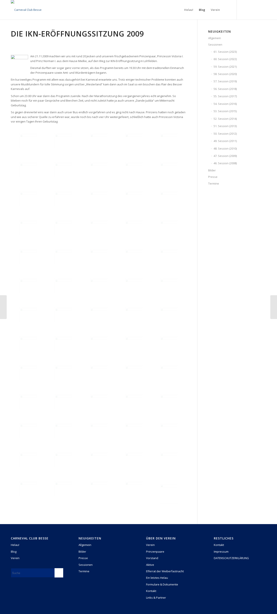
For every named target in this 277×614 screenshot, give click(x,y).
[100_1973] (98, 430)
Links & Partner (156, 598)
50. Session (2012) (225, 134)
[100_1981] (133, 459)
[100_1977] (63, 459)
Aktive (150, 565)
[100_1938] (133, 314)
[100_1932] (98, 285)
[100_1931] (63, 285)
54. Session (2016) (225, 104)
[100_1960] (168, 401)
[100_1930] (28, 285)
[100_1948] (28, 372)
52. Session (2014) (225, 119)
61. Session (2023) (225, 52)
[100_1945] (133, 343)
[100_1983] (168, 459)
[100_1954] (63, 401)
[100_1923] (63, 256)
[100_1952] (168, 372)
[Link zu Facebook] (243, 9)
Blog (13, 551)
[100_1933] (133, 285)
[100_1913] (28, 227)
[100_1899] (28, 169)
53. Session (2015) (225, 111)
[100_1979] (98, 459)
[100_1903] (168, 169)
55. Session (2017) (225, 96)
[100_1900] (63, 169)
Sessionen (215, 44)
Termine (213, 183)
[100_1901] (98, 169)
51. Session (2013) (225, 126)
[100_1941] (63, 343)
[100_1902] (133, 169)
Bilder (212, 170)
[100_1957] (98, 401)
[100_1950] (98, 372)
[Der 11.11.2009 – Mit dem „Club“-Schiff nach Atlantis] (3, 307)
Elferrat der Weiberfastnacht (165, 571)
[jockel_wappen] (26, 9)
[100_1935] (28, 314)
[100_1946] (168, 343)
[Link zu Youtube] (256, 9)
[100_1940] (28, 343)
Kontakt (151, 591)
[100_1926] (98, 256)
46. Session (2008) (225, 163)
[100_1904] (28, 198)
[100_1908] (63, 198)
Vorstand (152, 558)
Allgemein (214, 38)
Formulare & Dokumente (162, 584)
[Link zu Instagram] (250, 9)
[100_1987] (133, 488)
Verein (15, 558)
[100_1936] (63, 314)
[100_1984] (28, 488)
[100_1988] (168, 493)
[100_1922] (28, 256)
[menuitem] (188, 9)
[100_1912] (168, 198)
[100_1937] (98, 314)
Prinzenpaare (155, 551)
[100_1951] (133, 372)
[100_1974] (133, 430)
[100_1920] (168, 227)
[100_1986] (98, 488)
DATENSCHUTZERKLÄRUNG (231, 558)
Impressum (221, 551)
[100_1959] (133, 401)
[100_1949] (63, 372)
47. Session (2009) (225, 156)
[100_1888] (63, 140)
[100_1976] (28, 459)
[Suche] (227, 9)
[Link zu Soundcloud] (263, 9)
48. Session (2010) (225, 148)
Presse (212, 177)
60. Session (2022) (225, 59)
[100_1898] (168, 140)
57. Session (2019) (225, 81)
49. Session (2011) (225, 141)
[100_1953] (28, 401)
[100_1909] (98, 198)
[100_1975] (168, 430)
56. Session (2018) (225, 89)
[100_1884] (28, 140)
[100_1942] (98, 343)
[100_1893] (98, 140)
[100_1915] (63, 227)
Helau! (15, 545)
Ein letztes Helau (157, 578)
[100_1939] (168, 314)
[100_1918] (98, 227)
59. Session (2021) (225, 67)
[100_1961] (28, 430)
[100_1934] (168, 285)
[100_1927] (133, 256)
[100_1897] (133, 140)
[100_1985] (63, 488)
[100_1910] (133, 198)
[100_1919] (133, 227)
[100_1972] (63, 430)
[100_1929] (168, 256)
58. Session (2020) (225, 74)
